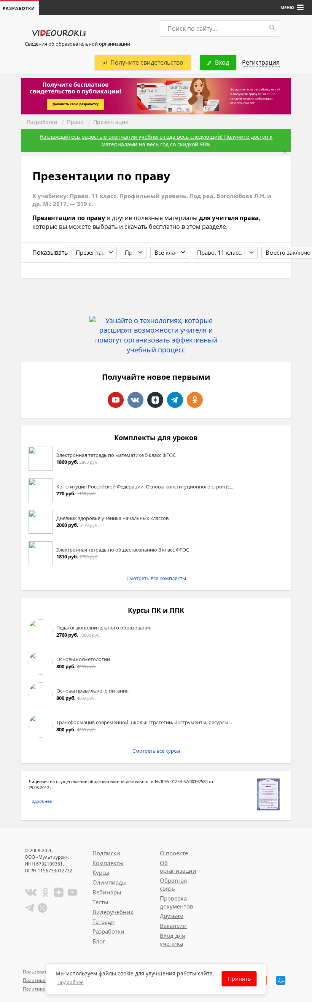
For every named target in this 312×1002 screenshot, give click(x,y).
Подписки (106, 853)
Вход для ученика (172, 939)
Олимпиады (109, 882)
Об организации (178, 867)
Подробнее (40, 801)
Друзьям (171, 916)
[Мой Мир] (280, 980)
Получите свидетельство (146, 62)
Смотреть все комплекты (156, 578)
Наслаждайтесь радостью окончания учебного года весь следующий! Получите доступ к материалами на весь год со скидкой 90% (156, 140)
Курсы (101, 872)
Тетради (103, 921)
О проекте (174, 853)
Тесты (100, 902)
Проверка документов (176, 902)
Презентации (111, 121)
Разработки (42, 121)
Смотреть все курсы (156, 750)
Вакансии (173, 925)
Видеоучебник (113, 912)
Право (75, 121)
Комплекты (108, 863)
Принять (239, 978)
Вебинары (106, 892)
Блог (98, 941)
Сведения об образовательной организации (77, 43)
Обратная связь (173, 884)
